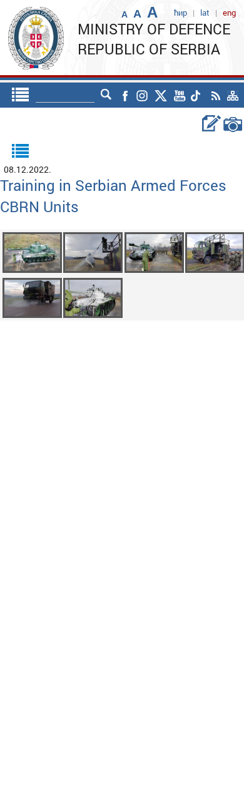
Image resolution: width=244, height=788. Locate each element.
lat (205, 12)
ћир (180, 12)
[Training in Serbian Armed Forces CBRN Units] (32, 251)
